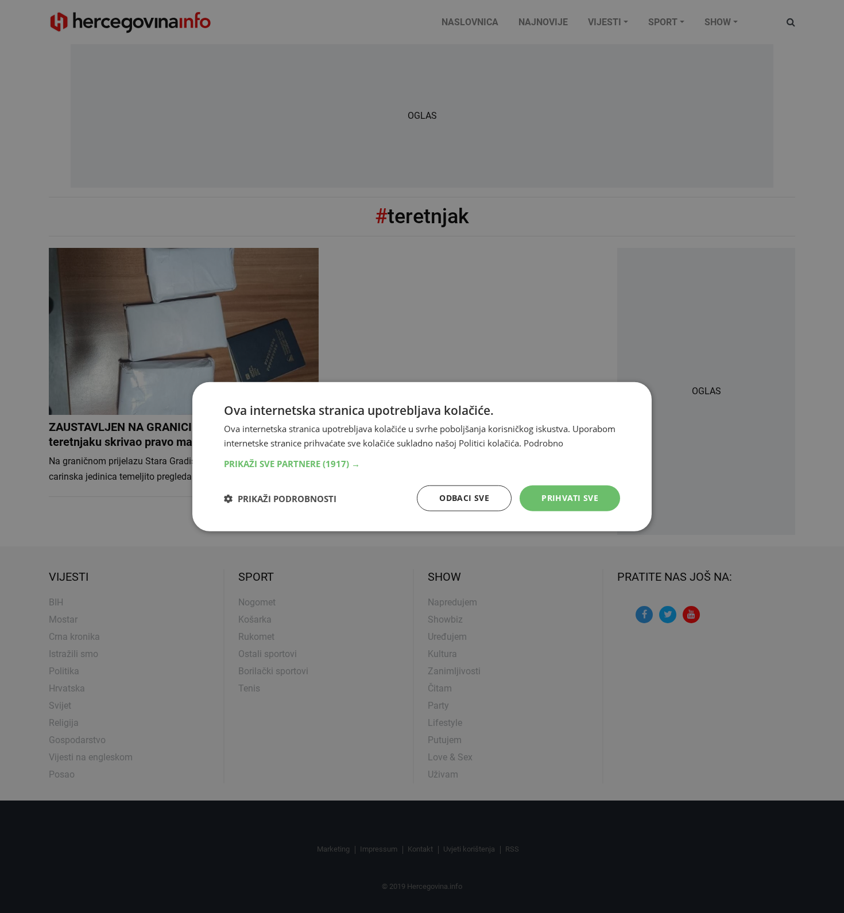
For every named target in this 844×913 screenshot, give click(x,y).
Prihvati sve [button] (569, 497)
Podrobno (543, 442)
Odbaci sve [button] (464, 497)
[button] (422, 464)
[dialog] (422, 456)
